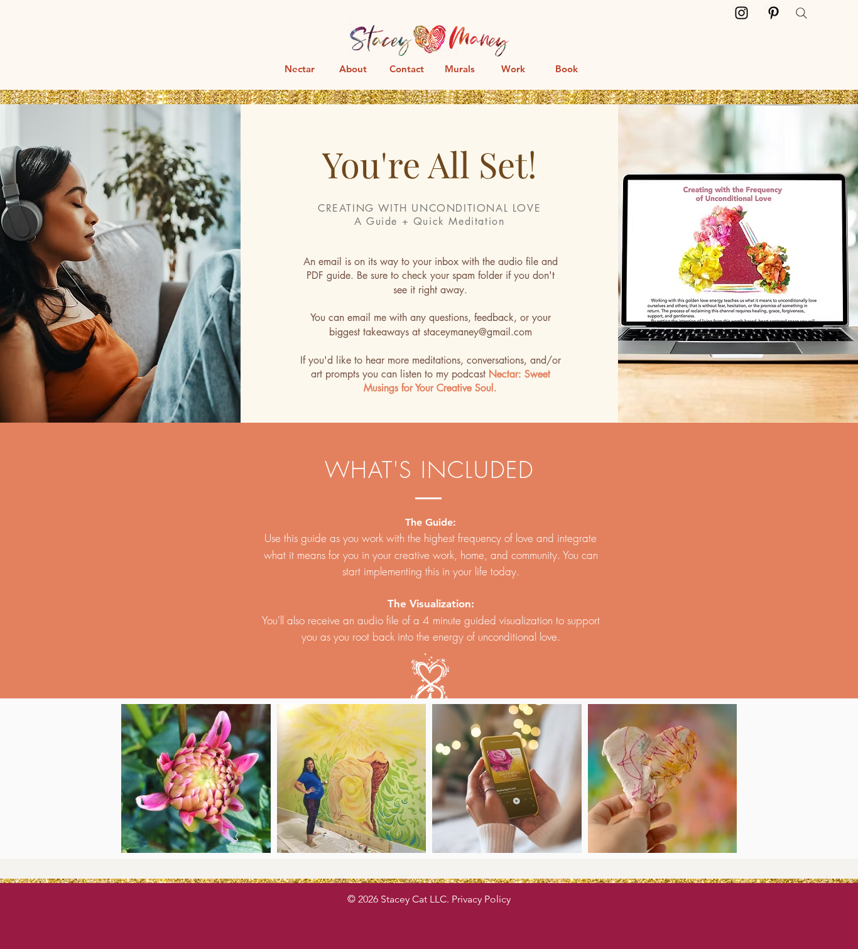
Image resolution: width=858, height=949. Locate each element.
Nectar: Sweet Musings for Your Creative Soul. (457, 380)
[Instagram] (741, 12)
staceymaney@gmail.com (477, 332)
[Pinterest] (773, 12)
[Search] (801, 13)
